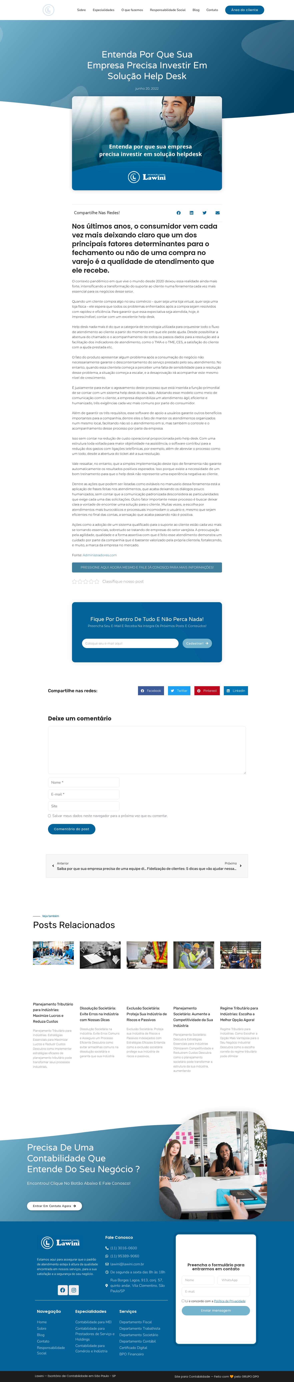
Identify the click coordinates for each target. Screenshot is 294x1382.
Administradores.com (100, 555)
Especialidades (103, 10)
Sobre (81, 10)
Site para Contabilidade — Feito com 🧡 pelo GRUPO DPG (217, 1376)
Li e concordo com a (215, 1301)
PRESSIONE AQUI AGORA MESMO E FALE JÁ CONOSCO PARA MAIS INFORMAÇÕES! (147, 567)
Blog (196, 10)
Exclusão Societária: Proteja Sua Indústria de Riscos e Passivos (147, 1014)
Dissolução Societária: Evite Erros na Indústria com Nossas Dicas (99, 1014)
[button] (178, 213)
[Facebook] (63, 1290)
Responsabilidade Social (168, 10)
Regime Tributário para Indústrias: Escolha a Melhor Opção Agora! (239, 1014)
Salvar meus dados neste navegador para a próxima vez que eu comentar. (110, 815)
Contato (212, 10)
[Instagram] (74, 1290)
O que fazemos (132, 10)
